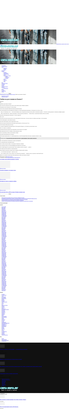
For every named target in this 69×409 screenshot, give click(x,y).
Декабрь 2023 (4, 233)
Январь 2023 (4, 243)
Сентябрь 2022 (4, 246)
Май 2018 (3, 288)
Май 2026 (3, 209)
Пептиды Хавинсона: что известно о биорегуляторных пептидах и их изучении (15, 199)
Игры (5, 79)
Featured (3, 294)
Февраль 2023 (4, 242)
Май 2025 (3, 219)
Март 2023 (3, 241)
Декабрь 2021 (4, 254)
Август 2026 (4, 206)
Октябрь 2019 (4, 274)
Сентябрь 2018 (4, 285)
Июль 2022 (3, 248)
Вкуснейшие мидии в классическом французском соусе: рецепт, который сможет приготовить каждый (21, 366)
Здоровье (3, 84)
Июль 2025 (3, 217)
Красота (3, 87)
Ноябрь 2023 (4, 234)
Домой (1, 94)
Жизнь (7, 76)
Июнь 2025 (3, 218)
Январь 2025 (4, 222)
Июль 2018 (3, 287)
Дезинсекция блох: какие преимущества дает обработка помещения (13, 200)
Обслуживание (4, 317)
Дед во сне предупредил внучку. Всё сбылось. (9, 406)
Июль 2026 (3, 207)
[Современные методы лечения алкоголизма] (2, 371)
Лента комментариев (5, 340)
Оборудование (4, 316)
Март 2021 (3, 261)
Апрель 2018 (4, 289)
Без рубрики (4, 297)
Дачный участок (4, 66)
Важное (7, 78)
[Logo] (9, 49)
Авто (4, 80)
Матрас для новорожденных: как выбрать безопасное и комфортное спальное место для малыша (17, 201)
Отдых (3, 321)
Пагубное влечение (9, 156)
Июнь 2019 (3, 277)
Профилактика (4, 325)
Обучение (3, 319)
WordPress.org (4, 341)
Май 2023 (3, 239)
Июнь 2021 (3, 259)
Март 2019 (3, 280)
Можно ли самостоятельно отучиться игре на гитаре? (11, 359)
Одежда (3, 90)
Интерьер (5, 68)
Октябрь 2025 (4, 215)
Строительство (4, 331)
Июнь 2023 (3, 238)
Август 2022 (4, 247)
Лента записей (4, 339)
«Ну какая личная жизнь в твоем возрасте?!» (13, 157)
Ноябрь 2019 (4, 273)
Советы (3, 330)
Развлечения (6, 73)
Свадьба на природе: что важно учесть (8, 170)
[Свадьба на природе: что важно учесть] (5, 167)
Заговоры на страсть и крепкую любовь (8, 181)
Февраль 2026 (4, 211)
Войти (3, 338)
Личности (3, 313)
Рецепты (3, 70)
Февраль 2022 (4, 252)
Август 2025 (4, 216)
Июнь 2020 (3, 267)
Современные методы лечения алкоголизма (9, 373)
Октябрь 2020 (4, 265)
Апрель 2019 (4, 279)
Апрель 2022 (4, 250)
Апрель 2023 (4, 240)
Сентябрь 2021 (4, 256)
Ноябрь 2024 (4, 224)
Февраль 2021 (4, 262)
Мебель (3, 314)
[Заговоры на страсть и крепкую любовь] (5, 178)
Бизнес (3, 299)
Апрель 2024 (4, 230)
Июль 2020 (3, 266)
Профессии (3, 324)
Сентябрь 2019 (4, 275)
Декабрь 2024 (4, 223)
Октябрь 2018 (4, 284)
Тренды (3, 333)
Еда (2, 82)
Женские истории (5, 83)
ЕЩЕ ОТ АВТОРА (15, 159)
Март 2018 (3, 290)
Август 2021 (4, 257)
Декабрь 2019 (4, 272)
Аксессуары (4, 296)
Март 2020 (3, 270)
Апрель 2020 (4, 269)
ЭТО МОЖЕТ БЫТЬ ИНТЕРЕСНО (6, 159)
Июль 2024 (3, 227)
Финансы (3, 334)
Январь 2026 (4, 212)
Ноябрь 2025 (4, 214)
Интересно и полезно (7, 75)
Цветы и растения (5, 86)
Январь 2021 (4, 263)
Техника (5, 72)
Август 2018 (4, 286)
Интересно (7, 77)
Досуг (5, 74)
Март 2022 (3, 251)
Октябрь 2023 (4, 235)
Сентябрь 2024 (4, 226)
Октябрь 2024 (4, 225)
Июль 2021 (3, 258)
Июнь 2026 (3, 208)
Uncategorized (4, 295)
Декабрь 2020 (4, 264)
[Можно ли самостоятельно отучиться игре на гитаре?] (2, 357)
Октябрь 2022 (4, 245)
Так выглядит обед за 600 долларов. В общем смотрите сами (12, 192)
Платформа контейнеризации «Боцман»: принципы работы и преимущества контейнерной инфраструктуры (19, 198)
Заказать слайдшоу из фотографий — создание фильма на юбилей (13, 349)
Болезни (3, 300)
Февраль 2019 (4, 281)
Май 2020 (3, 268)
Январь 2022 (4, 253)
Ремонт (5, 69)
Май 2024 (3, 229)
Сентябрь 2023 (4, 236)
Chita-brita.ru (4, 65)
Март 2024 (3, 231)
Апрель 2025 (4, 220)
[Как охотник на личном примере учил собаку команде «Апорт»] (2, 397)
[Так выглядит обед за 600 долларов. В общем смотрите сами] (5, 189)
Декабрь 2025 (4, 213)
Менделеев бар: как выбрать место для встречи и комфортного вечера (13, 197)
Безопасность (4, 298)
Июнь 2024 (3, 228)
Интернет (3, 310)
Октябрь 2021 (4, 255)
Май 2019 (3, 278)
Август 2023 (4, 237)
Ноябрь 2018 (4, 283)
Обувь (3, 91)
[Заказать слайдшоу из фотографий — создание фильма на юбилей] (2, 347)
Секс (4, 81)
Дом (2, 67)
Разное (3, 71)
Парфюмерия (6, 88)
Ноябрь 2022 (4, 244)
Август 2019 (4, 276)
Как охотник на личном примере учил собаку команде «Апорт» (13, 399)
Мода (3, 89)
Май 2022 (3, 249)
